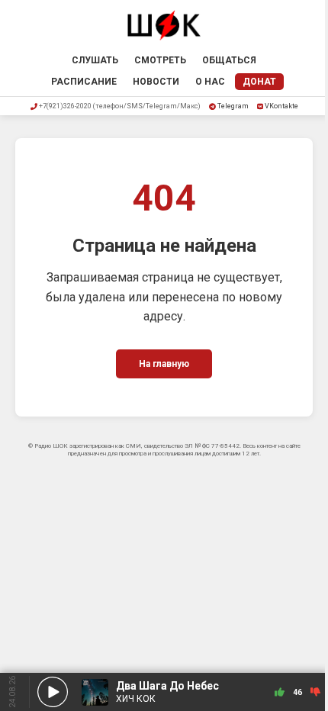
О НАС (210, 81)
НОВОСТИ (156, 81)
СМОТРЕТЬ (160, 60)
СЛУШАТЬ (95, 60)
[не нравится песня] (315, 692)
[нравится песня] (280, 692)
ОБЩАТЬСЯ (229, 60)
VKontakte (281, 106)
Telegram (233, 106)
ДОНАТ (259, 81)
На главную (164, 364)
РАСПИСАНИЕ (84, 81)
